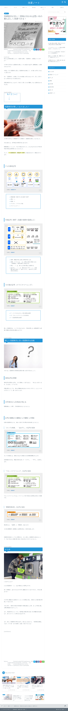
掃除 (53, 7)
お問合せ (62, 7)
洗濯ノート (34, 2)
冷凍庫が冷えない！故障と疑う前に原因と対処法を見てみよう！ (56, 61)
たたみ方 (52, 71)
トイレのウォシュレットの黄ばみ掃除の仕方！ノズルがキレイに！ (56, 48)
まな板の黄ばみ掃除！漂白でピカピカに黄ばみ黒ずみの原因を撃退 (56, 44)
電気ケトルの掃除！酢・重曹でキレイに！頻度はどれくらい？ (56, 56)
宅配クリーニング (43, 8)
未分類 (51, 83)
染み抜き (34, 7)
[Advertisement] (23, 645)
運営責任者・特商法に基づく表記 (19, 709)
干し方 (15, 7)
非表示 (15, 94)
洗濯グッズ (24, 7)
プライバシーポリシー (7, 709)
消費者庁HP (13, 189)
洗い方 (6, 7)
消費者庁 (13, 252)
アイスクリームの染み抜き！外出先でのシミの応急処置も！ (56, 52)
